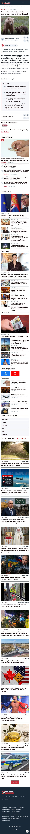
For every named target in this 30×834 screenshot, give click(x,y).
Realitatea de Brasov (6, 818)
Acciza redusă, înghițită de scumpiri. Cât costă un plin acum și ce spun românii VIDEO (19, 349)
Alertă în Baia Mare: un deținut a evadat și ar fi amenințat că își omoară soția (16, 177)
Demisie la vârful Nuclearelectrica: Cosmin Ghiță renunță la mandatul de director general (19, 363)
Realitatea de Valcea (6, 820)
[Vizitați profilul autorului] (2, 39)
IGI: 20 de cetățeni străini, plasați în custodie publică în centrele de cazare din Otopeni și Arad (15, 184)
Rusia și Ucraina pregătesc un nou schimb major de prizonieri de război (13, 578)
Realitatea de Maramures (23, 816)
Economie (3, 162)
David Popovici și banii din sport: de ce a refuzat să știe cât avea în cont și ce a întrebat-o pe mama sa (13, 718)
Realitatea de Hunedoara (16, 809)
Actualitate (11, 6)
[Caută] (23, 2)
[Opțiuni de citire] (27, 831)
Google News (5, 132)
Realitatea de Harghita (23, 517)
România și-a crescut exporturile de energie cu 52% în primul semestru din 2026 (20, 342)
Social (5, 186)
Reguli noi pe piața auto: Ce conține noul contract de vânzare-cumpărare (18, 355)
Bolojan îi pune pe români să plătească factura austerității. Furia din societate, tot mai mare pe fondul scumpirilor (14, 521)
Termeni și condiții (10, 796)
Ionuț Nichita (26, 658)
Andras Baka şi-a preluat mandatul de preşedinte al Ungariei (14, 165)
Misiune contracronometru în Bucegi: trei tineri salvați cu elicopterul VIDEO (13, 605)
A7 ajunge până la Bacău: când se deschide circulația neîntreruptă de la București (14, 661)
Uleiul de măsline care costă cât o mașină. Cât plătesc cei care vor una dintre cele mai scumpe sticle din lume (15, 747)
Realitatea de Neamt (15, 818)
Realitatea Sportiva (13, 807)
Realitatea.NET (4, 807)
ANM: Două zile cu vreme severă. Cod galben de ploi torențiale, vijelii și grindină (15, 464)
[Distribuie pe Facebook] (27, 37)
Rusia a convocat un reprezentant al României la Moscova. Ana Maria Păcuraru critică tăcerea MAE (15, 99)
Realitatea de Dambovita (17, 814)
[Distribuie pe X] (27, 40)
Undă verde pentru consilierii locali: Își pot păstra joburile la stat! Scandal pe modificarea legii (16, 93)
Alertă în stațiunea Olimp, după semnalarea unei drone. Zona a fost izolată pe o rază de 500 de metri (14, 492)
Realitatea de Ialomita (6, 814)
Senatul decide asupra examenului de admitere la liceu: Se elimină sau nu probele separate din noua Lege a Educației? (15, 106)
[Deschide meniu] (27, 2)
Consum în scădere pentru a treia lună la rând (14, 336)
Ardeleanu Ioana (14, 38)
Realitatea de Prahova (6, 811)
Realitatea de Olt (13, 816)
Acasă (4, 6)
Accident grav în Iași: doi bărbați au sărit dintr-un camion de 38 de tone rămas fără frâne (13, 776)
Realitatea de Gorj (5, 816)
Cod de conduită (5, 799)
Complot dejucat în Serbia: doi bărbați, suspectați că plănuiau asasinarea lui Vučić (16, 88)
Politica (5, 167)
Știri (7, 6)
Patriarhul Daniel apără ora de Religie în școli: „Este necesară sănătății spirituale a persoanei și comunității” (15, 550)
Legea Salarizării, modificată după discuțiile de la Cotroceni (19, 282)
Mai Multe (15, 782)
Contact (3, 796)
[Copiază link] (24, 37)
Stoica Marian (25, 461)
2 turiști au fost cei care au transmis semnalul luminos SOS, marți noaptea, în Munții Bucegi (19, 247)
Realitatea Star (21, 807)
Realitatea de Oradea (6, 809)
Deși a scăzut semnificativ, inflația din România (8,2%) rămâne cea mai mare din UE (14, 159)
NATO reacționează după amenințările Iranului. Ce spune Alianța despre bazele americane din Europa (16, 171)
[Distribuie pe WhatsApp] (24, 40)
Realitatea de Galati (16, 811)
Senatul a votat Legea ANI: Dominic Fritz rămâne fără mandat (18, 290)
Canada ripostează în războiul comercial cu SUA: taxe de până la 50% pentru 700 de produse (14, 689)
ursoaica (4, 125)
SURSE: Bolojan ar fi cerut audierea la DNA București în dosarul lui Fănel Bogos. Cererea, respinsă (19, 298)
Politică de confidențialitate (20, 796)
